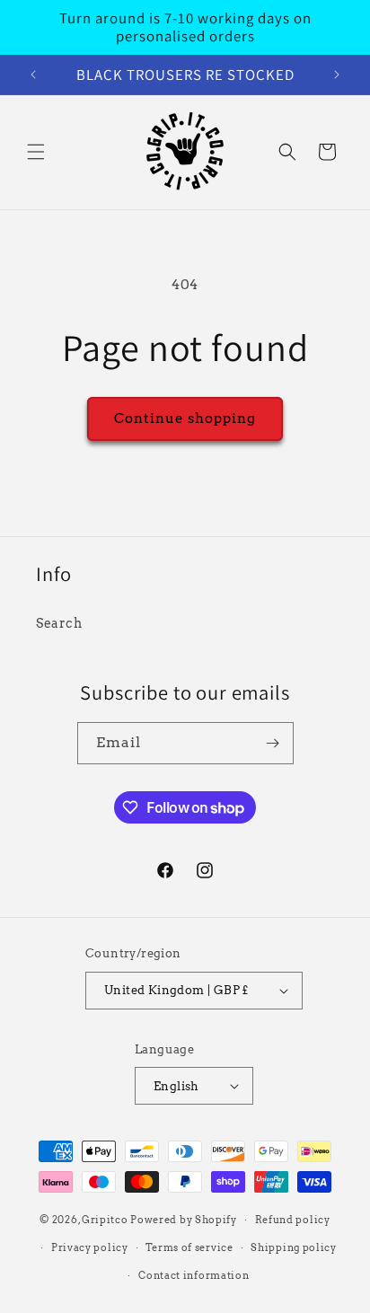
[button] (36, 152)
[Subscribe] (273, 743)
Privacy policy (89, 1247)
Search (59, 623)
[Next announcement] (337, 74)
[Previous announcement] (33, 74)
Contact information (193, 1275)
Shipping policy (294, 1247)
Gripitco (105, 1219)
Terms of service (189, 1247)
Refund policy (292, 1219)
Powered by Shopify (183, 1219)
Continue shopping (185, 418)
